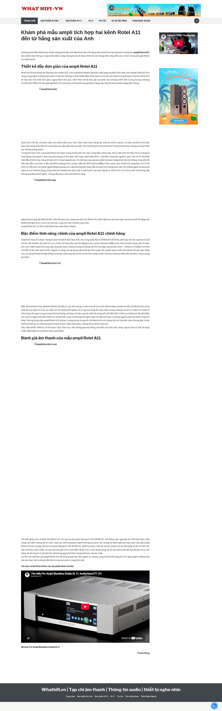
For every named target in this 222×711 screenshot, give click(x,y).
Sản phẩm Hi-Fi (73, 20)
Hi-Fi (91, 20)
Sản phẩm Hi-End (49, 20)
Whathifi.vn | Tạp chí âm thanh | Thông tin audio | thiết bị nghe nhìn (111, 689)
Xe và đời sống (119, 20)
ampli (74, 66)
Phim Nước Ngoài (141, 20)
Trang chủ (29, 20)
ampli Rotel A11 (141, 52)
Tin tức (102, 20)
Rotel (85, 66)
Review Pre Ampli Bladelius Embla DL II (40, 647)
